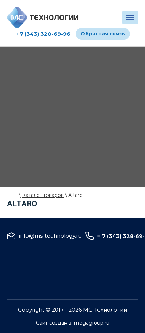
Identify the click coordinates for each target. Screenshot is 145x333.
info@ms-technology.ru (50, 235)
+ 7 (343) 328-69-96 (42, 34)
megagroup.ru (91, 323)
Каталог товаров (43, 195)
